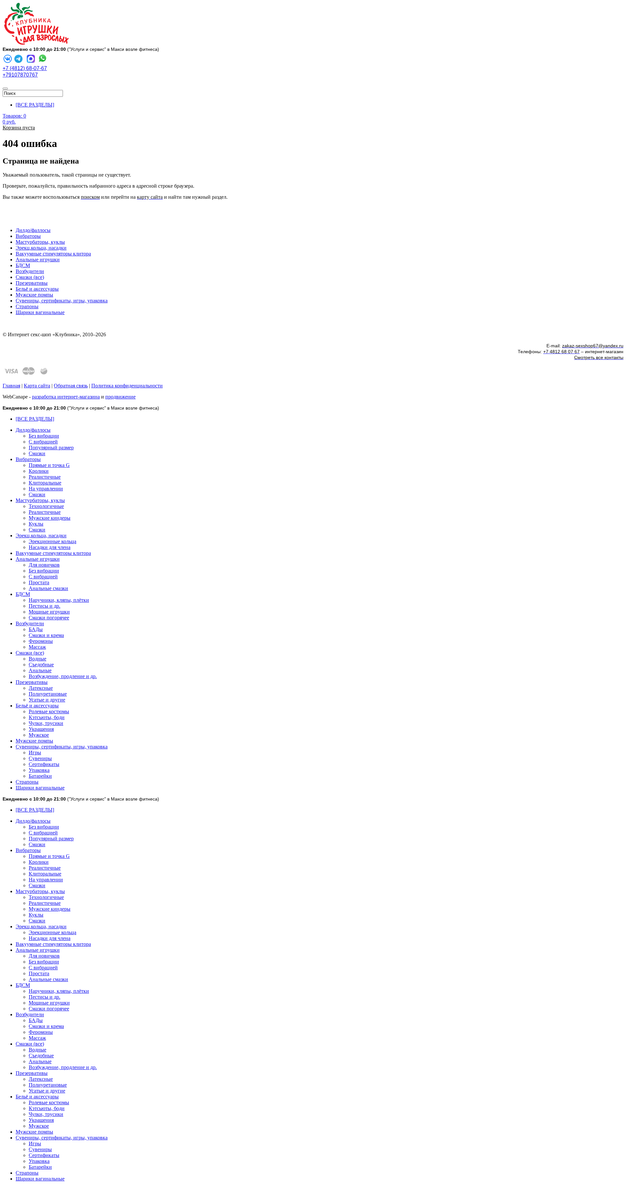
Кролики (39, 471)
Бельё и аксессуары (37, 289)
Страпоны (27, 306)
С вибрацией (43, 441)
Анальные (40, 670)
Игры (35, 752)
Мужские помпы (34, 294)
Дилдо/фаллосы (33, 230)
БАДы (36, 629)
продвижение (120, 396)
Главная (11, 385)
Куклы (36, 524)
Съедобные (41, 664)
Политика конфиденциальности (127, 385)
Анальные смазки (48, 588)
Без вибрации (44, 436)
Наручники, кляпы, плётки (59, 600)
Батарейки (40, 776)
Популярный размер (51, 447)
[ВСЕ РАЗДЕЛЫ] (35, 105)
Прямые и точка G (49, 465)
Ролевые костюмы (49, 711)
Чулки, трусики (46, 723)
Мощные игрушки (49, 612)
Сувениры (40, 758)
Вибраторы (28, 236)
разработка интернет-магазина (66, 396)
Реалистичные (45, 477)
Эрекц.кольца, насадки (41, 248)
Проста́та (39, 582)
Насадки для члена (49, 547)
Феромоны (41, 641)
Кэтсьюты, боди (47, 717)
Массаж (37, 647)
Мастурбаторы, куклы (40, 242)
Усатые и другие (47, 699)
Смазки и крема (46, 635)
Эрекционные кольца (52, 541)
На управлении (46, 488)
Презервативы (32, 283)
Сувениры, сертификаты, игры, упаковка (62, 300)
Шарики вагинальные (40, 312)
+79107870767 (20, 75)
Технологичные (46, 506)
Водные (37, 658)
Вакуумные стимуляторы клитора (53, 253)
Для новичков (44, 565)
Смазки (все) (30, 277)
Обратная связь (71, 385)
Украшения (41, 729)
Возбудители (30, 271)
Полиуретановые (48, 694)
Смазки (37, 453)
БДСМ (23, 265)
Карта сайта (37, 385)
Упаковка (39, 770)
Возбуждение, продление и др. (63, 676)
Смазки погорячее (49, 617)
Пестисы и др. (44, 606)
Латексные (41, 688)
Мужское (39, 735)
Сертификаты (44, 764)
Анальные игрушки (38, 259)
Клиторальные (45, 482)
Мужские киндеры (49, 518)
